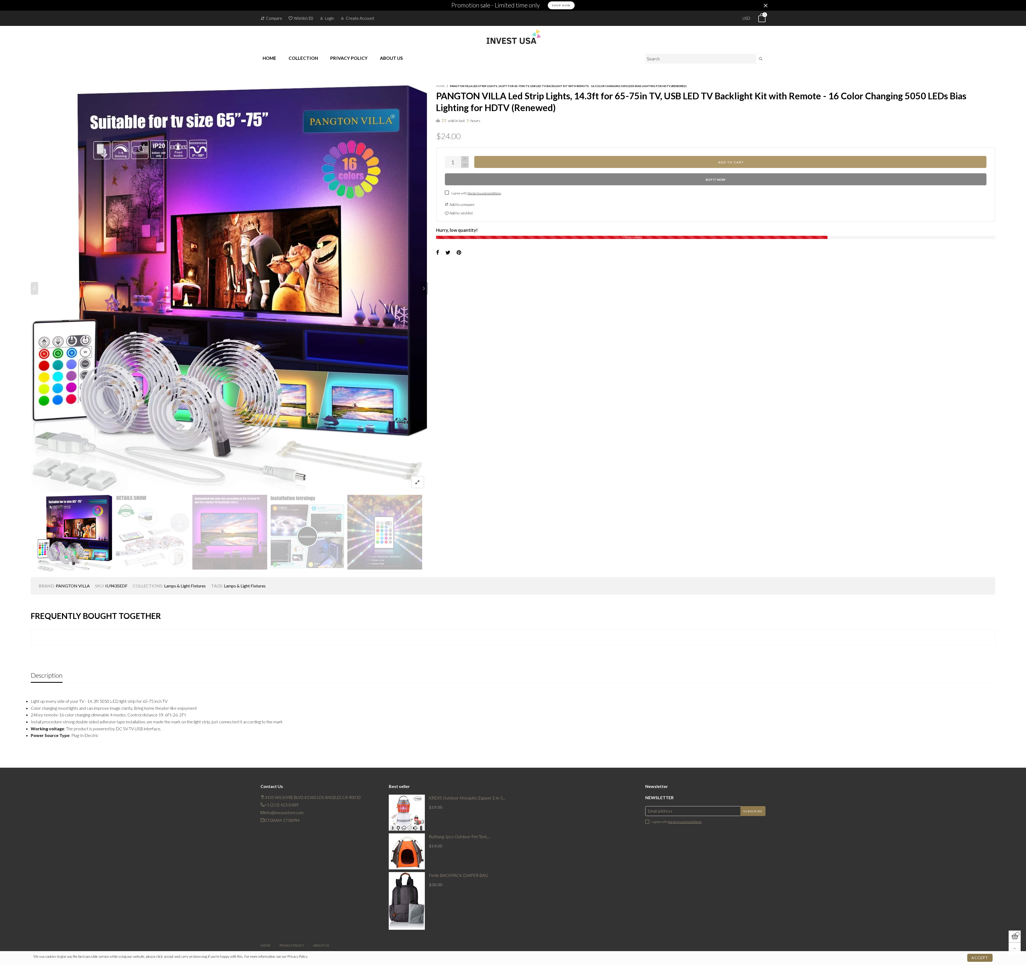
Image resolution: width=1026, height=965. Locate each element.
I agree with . (476, 193)
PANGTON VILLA (73, 585)
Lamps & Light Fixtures (185, 585)
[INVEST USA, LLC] (513, 37)
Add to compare (462, 204)
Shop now (561, 5)
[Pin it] (459, 252)
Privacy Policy (291, 945)
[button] (34, 288)
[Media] (417, 482)
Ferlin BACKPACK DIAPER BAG (458, 875)
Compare (274, 18)
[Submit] (760, 59)
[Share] (437, 252)
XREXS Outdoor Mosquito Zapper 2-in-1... (467, 797)
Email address (660, 811)
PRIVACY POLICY (349, 58)
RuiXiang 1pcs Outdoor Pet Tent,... (459, 836)
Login (329, 18)
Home (265, 945)
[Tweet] (447, 252)
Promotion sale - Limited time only (495, 5)
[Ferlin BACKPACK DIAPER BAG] (407, 901)
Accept (979, 958)
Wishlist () (303, 18)
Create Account (360, 18)
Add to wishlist (461, 213)
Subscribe (753, 811)
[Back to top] (1015, 949)
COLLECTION (303, 58)
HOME (269, 58)
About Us (321, 945)
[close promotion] (765, 5)
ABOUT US (391, 58)
